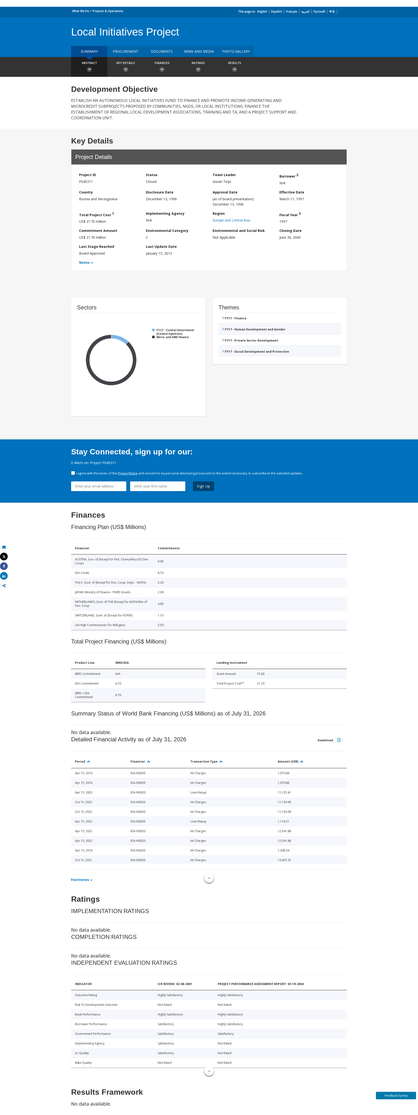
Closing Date (290, 230)
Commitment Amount (98, 230)
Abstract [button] (89, 63)
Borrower (288, 175)
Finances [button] (162, 63)
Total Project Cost (96, 214)
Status (151, 174)
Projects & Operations (108, 11)
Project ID (87, 174)
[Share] (4, 566)
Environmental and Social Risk (239, 230)
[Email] (4, 547)
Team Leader (224, 174)
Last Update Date (161, 246)
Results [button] (234, 63)
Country (86, 192)
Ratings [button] (198, 63)
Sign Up (203, 486)
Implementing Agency (165, 213)
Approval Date (225, 192)
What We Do (80, 11)
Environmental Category (167, 230)
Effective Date (291, 192)
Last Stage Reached (96, 246)
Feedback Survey (396, 1096)
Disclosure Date (159, 192)
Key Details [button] (125, 63)
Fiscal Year (290, 214)
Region (219, 213)
